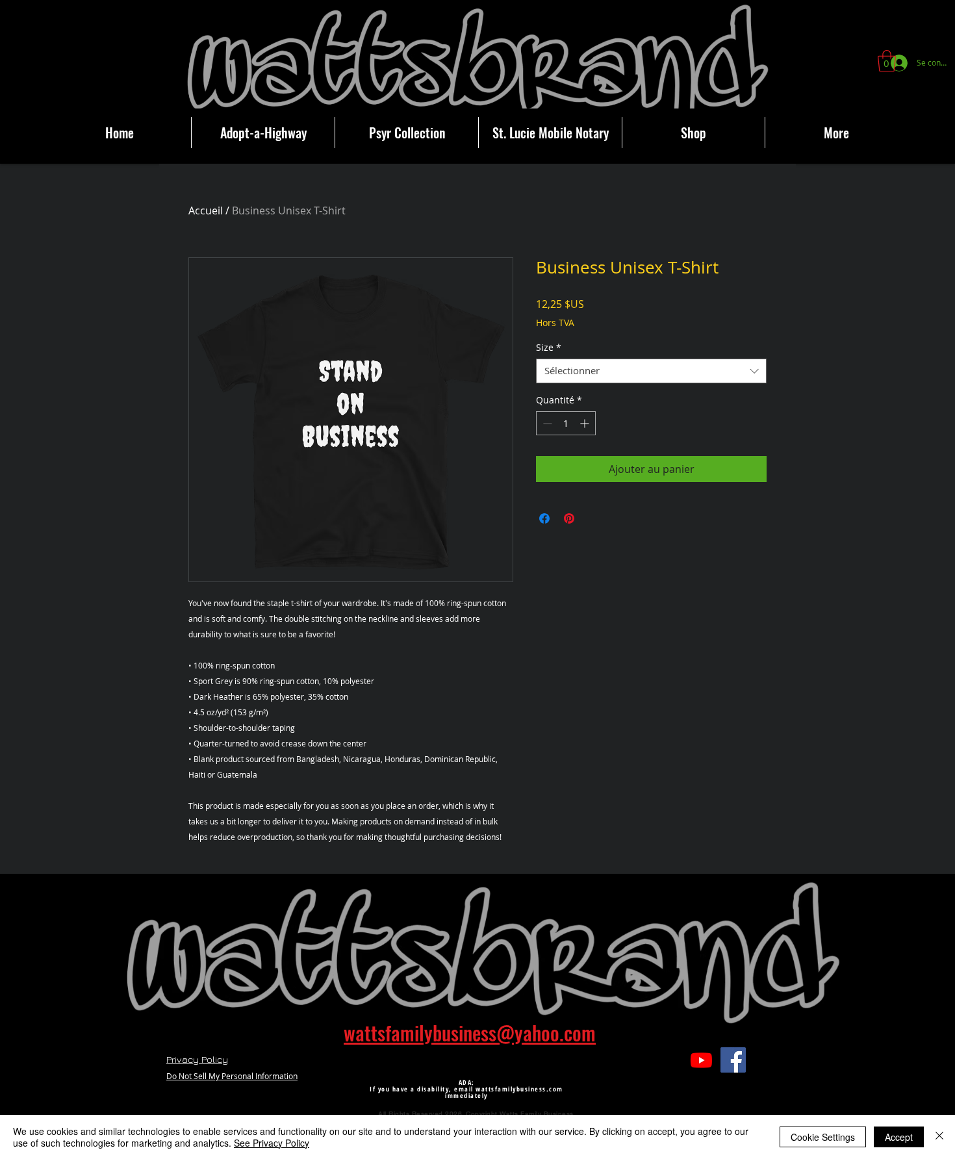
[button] (887, 60)
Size (548, 347)
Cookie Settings (823, 1136)
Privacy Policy (197, 1059)
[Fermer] (939, 1137)
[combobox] (651, 371)
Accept (899, 1136)
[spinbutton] (566, 423)
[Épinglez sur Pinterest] (569, 518)
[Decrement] (546, 423)
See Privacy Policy (271, 1142)
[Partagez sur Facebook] (544, 518)
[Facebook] (733, 1060)
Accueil (205, 210)
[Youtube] (701, 1060)
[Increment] (586, 423)
